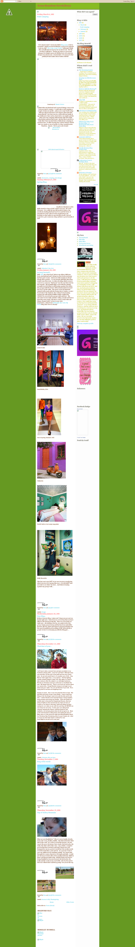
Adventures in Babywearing (88, 111)
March (82, 25)
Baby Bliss (82, 241)
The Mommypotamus (86, 70)
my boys (52, 757)
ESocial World (83, 237)
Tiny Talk (82, 100)
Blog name (64, 45)
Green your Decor (84, 243)
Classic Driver (59, 104)
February (83, 29)
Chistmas (44, 757)
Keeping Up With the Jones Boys (87, 78)
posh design (58, 178)
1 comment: (56, 608)
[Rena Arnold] (87, 422)
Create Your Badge (81, 437)
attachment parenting (86, 245)
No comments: (57, 173)
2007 (80, 40)
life (49, 757)
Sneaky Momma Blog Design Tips (85, 148)
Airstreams (45, 178)
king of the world (43, 762)
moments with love (85, 137)
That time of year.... (44, 646)
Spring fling (42, 182)
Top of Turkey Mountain (46, 812)
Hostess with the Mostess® (87, 89)
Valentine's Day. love (48, 268)
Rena (89, 262)
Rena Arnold (79, 408)
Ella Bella (82, 239)
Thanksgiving (54, 899)
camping (51, 178)
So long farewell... (44, 272)
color (42, 274)
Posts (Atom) (50, 905)
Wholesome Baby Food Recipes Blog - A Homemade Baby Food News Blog (86, 124)
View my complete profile (85, 323)
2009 (80, 36)
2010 (80, 33)
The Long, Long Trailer (54, 48)
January (83, 31)
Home (52, 902)
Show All (96, 184)
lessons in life (46, 899)
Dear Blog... (41, 616)
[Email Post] (55, 175)
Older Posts (70, 902)
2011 (80, 23)
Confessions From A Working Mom (85, 161)
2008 (80, 38)
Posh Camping (43, 17)
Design (44, 612)
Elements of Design (85, 172)
